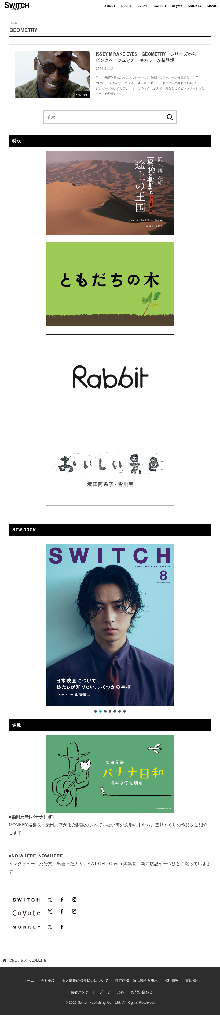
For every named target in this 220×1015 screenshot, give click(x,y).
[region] (110, 629)
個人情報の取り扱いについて (85, 980)
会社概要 (48, 980)
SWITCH (160, 6)
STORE (126, 6)
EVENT (143, 6)
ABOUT (109, 6)
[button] (95, 711)
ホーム (29, 980)
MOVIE (212, 6)
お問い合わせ (141, 991)
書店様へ (192, 980)
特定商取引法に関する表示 (136, 980)
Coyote (177, 6)
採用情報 (171, 980)
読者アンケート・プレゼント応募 (97, 991)
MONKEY (194, 6)
